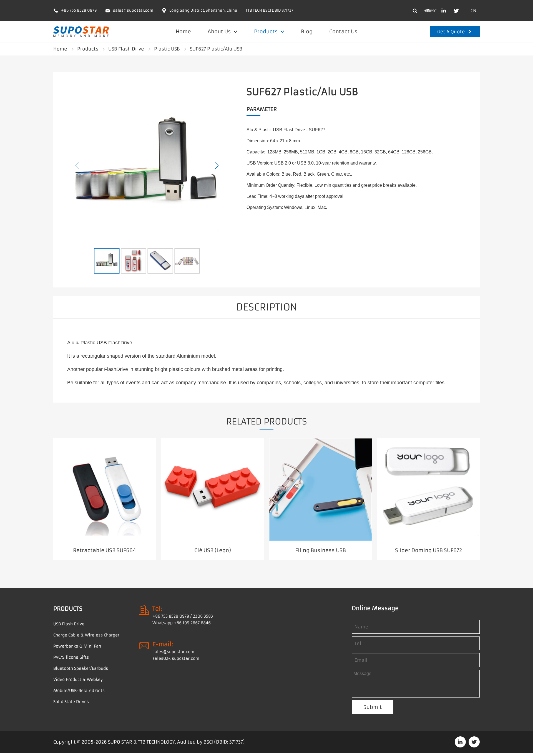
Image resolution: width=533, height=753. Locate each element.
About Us (220, 31)
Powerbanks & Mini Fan (77, 646)
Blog (307, 31)
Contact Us (343, 31)
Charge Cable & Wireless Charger (86, 635)
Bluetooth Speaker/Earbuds (80, 668)
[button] (217, 166)
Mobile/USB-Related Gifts (79, 690)
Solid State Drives (71, 701)
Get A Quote (451, 31)
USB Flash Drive (126, 49)
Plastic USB (167, 49)
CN (473, 10)
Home (183, 31)
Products (266, 31)
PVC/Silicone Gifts (71, 657)
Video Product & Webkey (78, 679)
